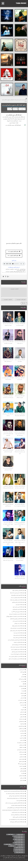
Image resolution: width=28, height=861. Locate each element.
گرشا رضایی (22, 740)
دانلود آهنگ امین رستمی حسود (19, 607)
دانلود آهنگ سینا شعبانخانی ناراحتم (18, 814)
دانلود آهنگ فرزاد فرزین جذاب (19, 621)
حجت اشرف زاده (21, 700)
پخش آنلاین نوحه (19, 852)
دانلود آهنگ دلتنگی (19, 839)
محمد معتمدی (22, 756)
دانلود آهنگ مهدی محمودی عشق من (18, 805)
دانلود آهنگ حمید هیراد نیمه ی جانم (18, 647)
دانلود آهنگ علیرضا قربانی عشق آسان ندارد (16, 640)
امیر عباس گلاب (22, 679)
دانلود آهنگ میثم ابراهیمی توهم (18, 625)
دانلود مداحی (8, 844)
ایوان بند (23, 681)
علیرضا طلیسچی (22, 726)
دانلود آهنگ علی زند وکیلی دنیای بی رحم (17, 656)
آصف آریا (23, 676)
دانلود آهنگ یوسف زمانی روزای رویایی (17, 630)
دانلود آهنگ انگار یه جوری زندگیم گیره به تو (14, 105)
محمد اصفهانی (22, 747)
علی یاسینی (22, 733)
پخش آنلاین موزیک (19, 850)
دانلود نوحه (20, 846)
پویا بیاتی (23, 695)
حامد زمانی (23, 697)
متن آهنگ (12, 846)
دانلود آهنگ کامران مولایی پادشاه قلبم (17, 618)
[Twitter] (3, 276)
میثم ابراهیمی (22, 775)
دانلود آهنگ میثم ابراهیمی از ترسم (18, 597)
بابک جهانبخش (22, 686)
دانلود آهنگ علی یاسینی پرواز (19, 635)
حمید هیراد (22, 705)
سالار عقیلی (22, 716)
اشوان (23, 674)
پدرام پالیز (23, 693)
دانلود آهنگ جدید (19, 837)
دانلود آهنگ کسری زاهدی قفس (19, 609)
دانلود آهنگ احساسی (18, 836)
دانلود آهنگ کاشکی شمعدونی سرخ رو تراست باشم (15, 803)
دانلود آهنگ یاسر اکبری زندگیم (19, 817)
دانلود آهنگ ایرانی (3, 859)
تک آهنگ (14, 108)
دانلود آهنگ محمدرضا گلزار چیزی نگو (17, 821)
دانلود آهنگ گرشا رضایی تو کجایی (18, 602)
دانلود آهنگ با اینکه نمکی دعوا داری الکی (17, 795)
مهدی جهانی (22, 768)
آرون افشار (22, 672)
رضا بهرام (23, 709)
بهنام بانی (23, 688)
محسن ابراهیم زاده (21, 742)
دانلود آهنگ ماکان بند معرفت (19, 642)
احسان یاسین (22, 669)
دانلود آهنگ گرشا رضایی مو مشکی (18, 651)
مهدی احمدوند (22, 766)
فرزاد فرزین (22, 738)
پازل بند (23, 690)
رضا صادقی (22, 712)
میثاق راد (23, 773)
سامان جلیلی (22, 714)
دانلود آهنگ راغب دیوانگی (19, 623)
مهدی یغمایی (22, 770)
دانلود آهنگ (20, 114)
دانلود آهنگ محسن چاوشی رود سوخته (17, 599)
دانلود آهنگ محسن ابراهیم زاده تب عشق (17, 658)
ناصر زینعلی (22, 778)
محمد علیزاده (22, 754)
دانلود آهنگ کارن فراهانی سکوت (18, 590)
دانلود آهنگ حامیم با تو (20, 604)
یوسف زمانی (22, 780)
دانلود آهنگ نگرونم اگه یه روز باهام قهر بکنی (16, 807)
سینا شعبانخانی (22, 721)
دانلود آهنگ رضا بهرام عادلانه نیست (18, 654)
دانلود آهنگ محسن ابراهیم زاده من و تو (17, 614)
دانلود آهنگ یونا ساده (20, 800)
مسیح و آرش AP (21, 763)
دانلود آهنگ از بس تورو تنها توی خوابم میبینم (16, 798)
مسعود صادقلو (22, 761)
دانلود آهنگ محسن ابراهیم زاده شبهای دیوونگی (15, 616)
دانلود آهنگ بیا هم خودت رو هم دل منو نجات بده (15, 793)
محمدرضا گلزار (22, 752)
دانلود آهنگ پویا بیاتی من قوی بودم (18, 595)
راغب (24, 707)
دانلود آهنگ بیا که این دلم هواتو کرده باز (17, 819)
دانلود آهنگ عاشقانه (19, 842)
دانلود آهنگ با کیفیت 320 (13, 255)
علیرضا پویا (22, 723)
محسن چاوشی (22, 745)
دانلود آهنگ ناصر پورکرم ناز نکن (18, 644)
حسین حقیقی (22, 702)
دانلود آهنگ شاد (19, 841)
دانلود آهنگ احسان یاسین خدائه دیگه (17, 592)
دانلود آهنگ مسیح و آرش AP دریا (18, 611)
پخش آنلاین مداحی (19, 849)
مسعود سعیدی (22, 759)
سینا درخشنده (22, 719)
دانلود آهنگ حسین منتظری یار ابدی (18, 649)
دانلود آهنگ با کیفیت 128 (13, 251)
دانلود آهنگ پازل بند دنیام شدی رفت (17, 628)
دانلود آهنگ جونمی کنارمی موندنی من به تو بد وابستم (14, 791)
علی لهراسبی (22, 730)
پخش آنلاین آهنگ (19, 847)
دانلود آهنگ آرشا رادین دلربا (19, 632)
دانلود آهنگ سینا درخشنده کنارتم (18, 812)
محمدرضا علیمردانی (21, 749)
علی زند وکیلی (22, 728)
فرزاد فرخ (23, 735)
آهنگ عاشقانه (20, 834)
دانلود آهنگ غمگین (19, 844)
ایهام (24, 683)
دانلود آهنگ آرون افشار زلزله (19, 637)
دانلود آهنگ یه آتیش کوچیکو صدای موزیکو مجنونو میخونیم (13, 810)
